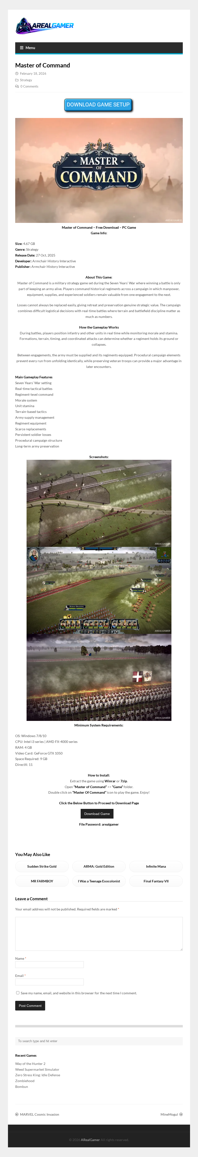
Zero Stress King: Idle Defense (37, 1075)
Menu (30, 47)
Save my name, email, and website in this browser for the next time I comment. (79, 993)
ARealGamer (91, 1140)
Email (20, 976)
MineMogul (169, 1114)
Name (20, 958)
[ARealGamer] (44, 26)
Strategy (26, 80)
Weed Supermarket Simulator (37, 1069)
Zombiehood (25, 1081)
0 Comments (29, 86)
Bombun (21, 1086)
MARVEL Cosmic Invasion (39, 1114)
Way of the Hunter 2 (30, 1064)
